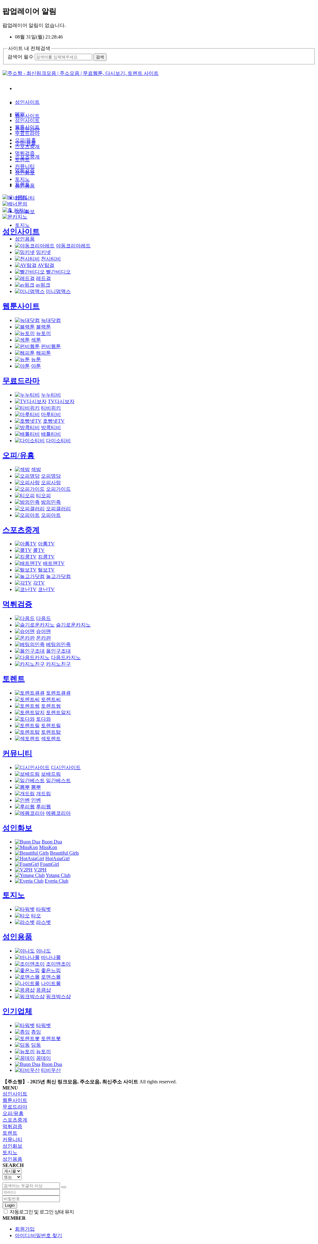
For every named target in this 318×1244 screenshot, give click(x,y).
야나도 (43, 950)
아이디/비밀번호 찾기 (38, 1235)
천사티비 (51, 258)
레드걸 (43, 278)
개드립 (43, 793)
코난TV (46, 589)
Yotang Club (58, 875)
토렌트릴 (51, 725)
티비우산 (51, 1070)
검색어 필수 (20, 56)
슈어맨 (43, 631)
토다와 (43, 719)
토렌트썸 (51, 706)
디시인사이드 (66, 767)
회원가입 (25, 1229)
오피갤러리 (58, 508)
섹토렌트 (51, 738)
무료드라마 (27, 133)
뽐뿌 (36, 787)
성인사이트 (27, 102)
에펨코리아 (58, 813)
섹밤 (36, 469)
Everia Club (56, 881)
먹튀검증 (25, 153)
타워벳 (43, 909)
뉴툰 (36, 359)
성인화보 (25, 172)
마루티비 (51, 414)
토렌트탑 (51, 732)
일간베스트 (58, 780)
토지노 (22, 225)
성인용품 (25, 238)
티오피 (43, 495)
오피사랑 (51, 482)
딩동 (36, 1045)
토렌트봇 (51, 1038)
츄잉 (36, 1032)
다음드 (43, 618)
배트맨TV (54, 563)
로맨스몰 (51, 977)
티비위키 (51, 408)
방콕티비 (51, 427)
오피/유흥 (25, 140)
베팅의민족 (58, 644)
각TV (39, 582)
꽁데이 (43, 1058)
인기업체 (17, 1011)
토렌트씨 (51, 699)
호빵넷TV (54, 421)
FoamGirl (49, 864)
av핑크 (43, 284)
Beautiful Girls (64, 853)
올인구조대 (58, 651)
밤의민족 (51, 502)
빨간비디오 (58, 271)
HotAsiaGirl (57, 858)
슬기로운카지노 (73, 624)
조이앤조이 (58, 963)
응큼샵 (43, 990)
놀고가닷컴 (58, 576)
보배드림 (51, 774)
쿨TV (39, 550)
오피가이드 (58, 489)
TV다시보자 (61, 401)
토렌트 (22, 159)
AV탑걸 (46, 265)
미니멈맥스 (58, 291)
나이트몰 (51, 983)
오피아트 (51, 515)
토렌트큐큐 (58, 692)
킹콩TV (46, 556)
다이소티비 (58, 440)
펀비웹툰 (51, 346)
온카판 (43, 637)
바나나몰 (51, 957)
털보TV (46, 569)
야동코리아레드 (73, 245)
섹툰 (36, 339)
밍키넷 (43, 252)
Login (10, 1205)
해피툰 (43, 353)
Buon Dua (52, 841)
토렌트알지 (58, 712)
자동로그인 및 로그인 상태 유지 (41, 1211)
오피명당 (51, 476)
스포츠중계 (27, 146)
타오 (36, 915)
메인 (20, 114)
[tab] (159, 1094)
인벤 (36, 800)
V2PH (40, 869)
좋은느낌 (51, 970)
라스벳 (43, 922)
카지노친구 (58, 664)
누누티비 (51, 394)
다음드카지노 (66, 657)
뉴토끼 (43, 333)
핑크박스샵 (58, 996)
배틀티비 (51, 434)
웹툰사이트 (27, 115)
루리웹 (43, 806)
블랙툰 (43, 326)
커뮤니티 (25, 166)
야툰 (36, 366)
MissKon (48, 847)
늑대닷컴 (51, 320)
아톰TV (46, 543)
